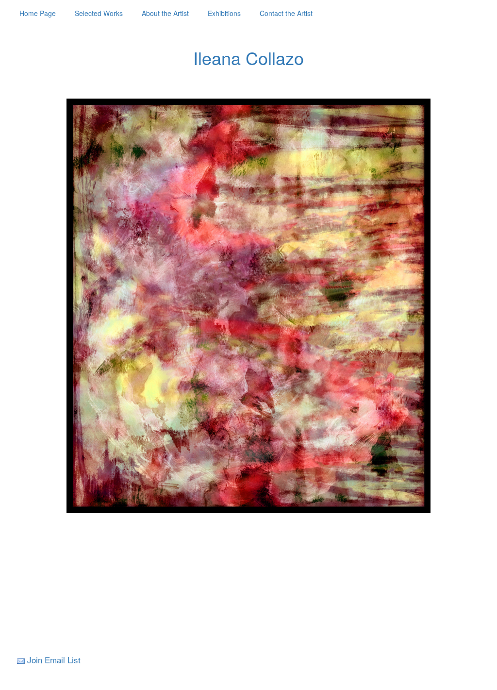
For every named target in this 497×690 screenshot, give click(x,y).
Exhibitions (224, 13)
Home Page (37, 13)
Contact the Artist (286, 13)
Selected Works (99, 13)
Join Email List (54, 660)
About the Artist (165, 13)
